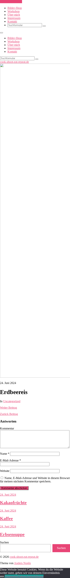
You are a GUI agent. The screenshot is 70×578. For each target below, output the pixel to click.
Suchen (4, 542)
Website (4, 470)
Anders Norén (22, 563)
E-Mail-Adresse (10, 460)
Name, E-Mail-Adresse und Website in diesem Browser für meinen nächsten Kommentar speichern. (35, 479)
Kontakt (12, 21)
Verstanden (11, 576)
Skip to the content (11, 1)
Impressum (13, 18)
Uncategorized (11, 401)
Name (4, 453)
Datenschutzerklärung (30, 576)
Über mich (13, 14)
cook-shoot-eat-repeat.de (14, 61)
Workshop (13, 11)
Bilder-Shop (14, 8)
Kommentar (7, 428)
